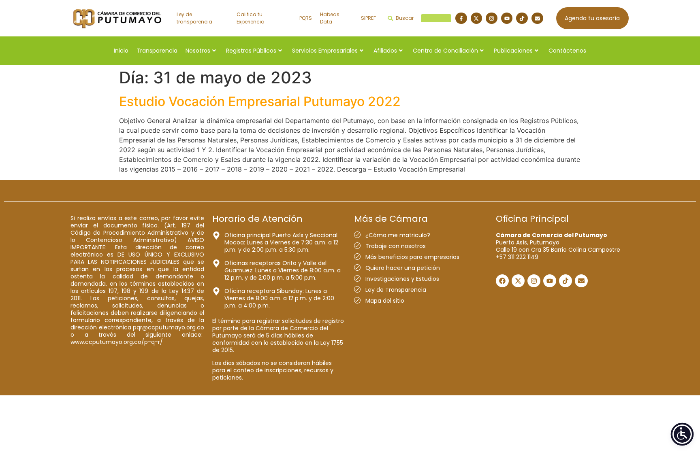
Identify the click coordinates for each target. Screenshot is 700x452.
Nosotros (198, 51)
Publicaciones (513, 51)
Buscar (422, 18)
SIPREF (368, 18)
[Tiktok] (522, 18)
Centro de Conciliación (445, 51)
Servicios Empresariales (325, 51)
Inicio (121, 51)
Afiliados (385, 51)
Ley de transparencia (194, 18)
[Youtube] (507, 18)
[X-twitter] (476, 18)
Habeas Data (329, 18)
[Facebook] (502, 280)
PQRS (305, 18)
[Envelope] (537, 18)
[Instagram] (491, 18)
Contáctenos (567, 51)
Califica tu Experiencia (251, 18)
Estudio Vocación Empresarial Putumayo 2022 (260, 101)
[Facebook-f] (461, 18)
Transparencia (157, 51)
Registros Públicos (251, 51)
